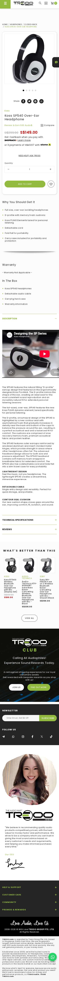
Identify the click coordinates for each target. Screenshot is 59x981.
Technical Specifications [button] (17, 519)
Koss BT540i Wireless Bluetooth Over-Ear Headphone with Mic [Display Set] (10, 585)
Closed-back (30, 24)
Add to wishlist (51, 184)
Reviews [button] (7, 529)
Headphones (16, 24)
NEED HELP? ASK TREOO (29, 155)
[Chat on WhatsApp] (52, 957)
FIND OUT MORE (39, 687)
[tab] (29, 318)
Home (5, 24)
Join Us (16, 687)
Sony (42, 576)
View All (29, 618)
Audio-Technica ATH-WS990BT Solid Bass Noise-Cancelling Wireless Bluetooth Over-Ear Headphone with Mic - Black (29, 592)
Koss (7, 110)
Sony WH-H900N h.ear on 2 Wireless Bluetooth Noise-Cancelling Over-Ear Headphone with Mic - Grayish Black (47, 588)
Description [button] (9, 318)
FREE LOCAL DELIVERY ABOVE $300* (29, 3)
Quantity (9, 163)
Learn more (24, 140)
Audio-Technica (27, 577)
